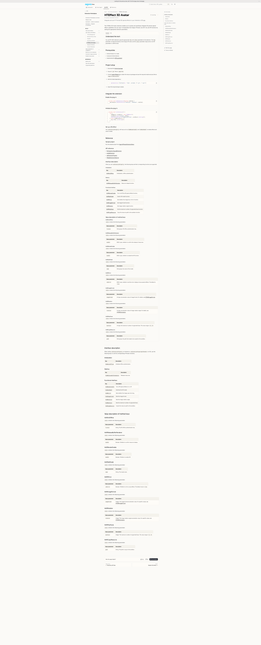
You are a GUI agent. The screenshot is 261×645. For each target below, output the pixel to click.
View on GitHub (169, 50)
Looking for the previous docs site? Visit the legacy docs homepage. (133, 1)
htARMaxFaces (110, 209)
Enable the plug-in (111, 97)
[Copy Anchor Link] (121, 36)
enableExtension (111, 153)
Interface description (112, 162)
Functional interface (110, 187)
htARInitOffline (110, 173)
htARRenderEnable (111, 193)
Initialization (108, 167)
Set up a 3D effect (111, 127)
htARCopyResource (111, 212)
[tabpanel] (132, 188)
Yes (142, 559)
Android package (119, 68)
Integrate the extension (114, 94)
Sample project (110, 142)
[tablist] (101, 7)
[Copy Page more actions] (158, 15)
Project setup (110, 65)
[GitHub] (175, 4)
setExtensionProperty (112, 155)
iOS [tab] (111, 33)
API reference (110, 148)
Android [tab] (107, 33)
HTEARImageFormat (150, 297)
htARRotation (109, 206)
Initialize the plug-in (111, 108)
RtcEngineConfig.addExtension (114, 151)
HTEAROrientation (121, 312)
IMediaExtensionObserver (113, 157)
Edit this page (169, 47)
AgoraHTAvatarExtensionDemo (126, 144)
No (147, 559)
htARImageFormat (110, 202)
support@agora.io (116, 74)
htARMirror (109, 199)
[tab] (89, 7)
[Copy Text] (156, 83)
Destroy (107, 177)
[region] (133, 83)
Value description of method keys (115, 217)
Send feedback (154, 559)
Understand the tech (113, 36)
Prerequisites (110, 50)
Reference (109, 138)
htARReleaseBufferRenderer (113, 183)
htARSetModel (109, 196)
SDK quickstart (118, 58)
